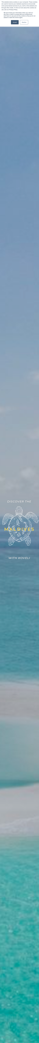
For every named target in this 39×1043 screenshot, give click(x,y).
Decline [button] (24, 22)
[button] (19, 529)
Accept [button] (15, 22)
